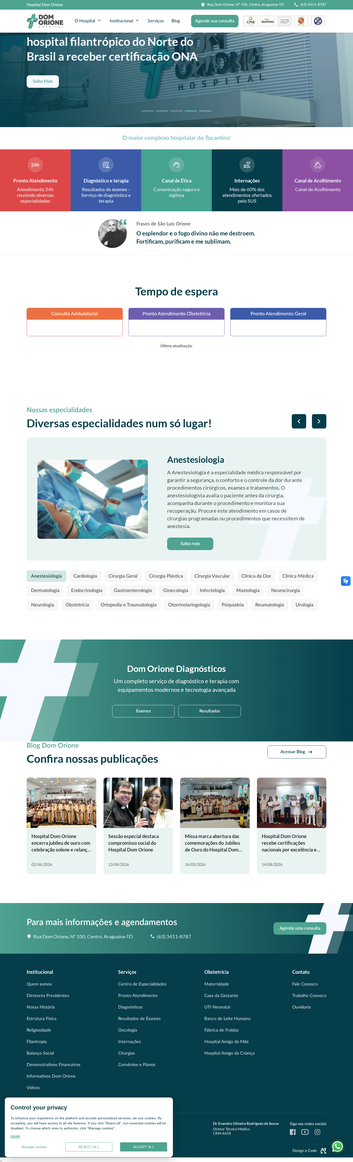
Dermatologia (45, 590)
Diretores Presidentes (48, 996)
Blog (175, 21)
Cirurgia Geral (123, 576)
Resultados (209, 711)
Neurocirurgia (285, 590)
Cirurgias (126, 1053)
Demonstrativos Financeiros (53, 1065)
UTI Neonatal (217, 1007)
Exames (143, 711)
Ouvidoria (301, 1007)
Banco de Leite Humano (227, 1019)
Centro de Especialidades (142, 984)
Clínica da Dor (256, 576)
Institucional (121, 21)
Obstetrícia (77, 605)
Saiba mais (190, 544)
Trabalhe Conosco (309, 996)
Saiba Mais (43, 81)
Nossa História (41, 1007)
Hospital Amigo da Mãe (226, 1042)
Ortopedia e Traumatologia (129, 605)
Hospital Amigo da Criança (229, 1053)
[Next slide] (319, 421)
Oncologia (127, 1030)
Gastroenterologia (133, 590)
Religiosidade (39, 1030)
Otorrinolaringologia (189, 605)
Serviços (156, 21)
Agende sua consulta (214, 21)
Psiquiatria (233, 605)
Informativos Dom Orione (51, 1076)
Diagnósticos (130, 1007)
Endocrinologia (86, 590)
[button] (147, 111)
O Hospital (85, 21)
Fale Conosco (305, 984)
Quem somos (39, 984)
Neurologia (42, 605)
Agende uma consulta (300, 928)
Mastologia (248, 590)
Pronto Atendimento (138, 996)
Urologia (304, 605)
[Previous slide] (299, 421)
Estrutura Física (41, 1019)
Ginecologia (175, 590)
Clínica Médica (298, 576)
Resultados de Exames (139, 1019)
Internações (129, 1042)
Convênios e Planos (136, 1065)
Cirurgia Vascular (212, 576)
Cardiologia (85, 576)
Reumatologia (269, 605)
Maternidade (216, 984)
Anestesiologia (46, 576)
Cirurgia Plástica (166, 576)
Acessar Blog (292, 752)
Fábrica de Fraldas (221, 1030)
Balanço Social (40, 1053)
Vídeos (33, 1088)
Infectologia (212, 590)
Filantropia (37, 1042)
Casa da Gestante (221, 996)
